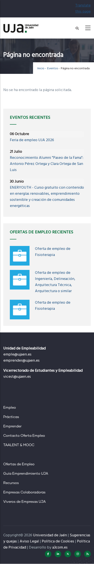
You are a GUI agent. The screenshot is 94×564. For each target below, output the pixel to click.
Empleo (9, 407)
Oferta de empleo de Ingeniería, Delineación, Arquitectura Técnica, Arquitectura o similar (55, 282)
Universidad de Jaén (50, 535)
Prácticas (11, 417)
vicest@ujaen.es (17, 377)
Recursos (11, 483)
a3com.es (60, 547)
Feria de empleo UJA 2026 (32, 140)
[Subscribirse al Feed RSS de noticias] (87, 554)
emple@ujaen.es (17, 354)
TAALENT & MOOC (18, 445)
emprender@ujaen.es (21, 360)
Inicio (40, 68)
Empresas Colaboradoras (24, 492)
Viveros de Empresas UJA (24, 501)
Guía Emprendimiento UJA (25, 473)
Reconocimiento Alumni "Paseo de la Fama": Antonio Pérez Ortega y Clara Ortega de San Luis (46, 164)
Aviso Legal (29, 541)
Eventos (52, 68)
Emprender (12, 426)
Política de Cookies (58, 541)
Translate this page (83, 8)
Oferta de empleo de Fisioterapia (52, 252)
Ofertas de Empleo (19, 464)
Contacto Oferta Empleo (24, 435)
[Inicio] (20, 26)
